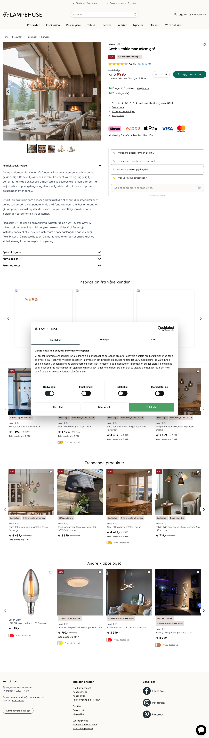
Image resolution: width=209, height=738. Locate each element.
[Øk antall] (166, 74)
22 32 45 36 (18, 700)
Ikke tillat (57, 407)
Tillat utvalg (104, 407)
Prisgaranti (118, 115)
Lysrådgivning (80, 720)
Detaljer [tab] (104, 339)
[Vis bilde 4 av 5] (61, 149)
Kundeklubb (79, 695)
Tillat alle (151, 407)
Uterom (106, 25)
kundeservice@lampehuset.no (27, 697)
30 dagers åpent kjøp (87, 3)
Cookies (77, 706)
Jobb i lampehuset (83, 728)
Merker (154, 25)
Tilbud (91, 25)
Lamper (45, 36)
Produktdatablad (72, 442)
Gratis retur (118, 107)
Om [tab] (153, 339)
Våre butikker (173, 25)
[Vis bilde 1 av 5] (32, 149)
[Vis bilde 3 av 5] (52, 149)
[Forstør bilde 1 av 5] (52, 91)
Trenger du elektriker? (85, 724)
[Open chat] (201, 730)
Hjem (5, 36)
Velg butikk (143, 88)
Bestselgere (73, 25)
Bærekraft (78, 710)
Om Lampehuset (82, 687)
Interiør (122, 25)
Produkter (33, 25)
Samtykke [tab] (55, 340)
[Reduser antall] (156, 74)
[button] (43, 318)
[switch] (86, 393)
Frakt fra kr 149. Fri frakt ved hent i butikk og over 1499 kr (143, 103)
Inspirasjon (53, 25)
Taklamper (31, 36)
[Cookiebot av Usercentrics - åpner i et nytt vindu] (160, 328)
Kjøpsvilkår (79, 714)
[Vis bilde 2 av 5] (42, 149)
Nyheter (138, 25)
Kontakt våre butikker (18, 710)
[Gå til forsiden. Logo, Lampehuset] (37, 14)
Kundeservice (80, 691)
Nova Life (114, 44)
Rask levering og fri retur (123, 3)
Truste (162, 195)
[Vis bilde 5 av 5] (71, 149)
